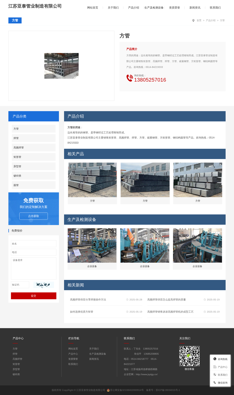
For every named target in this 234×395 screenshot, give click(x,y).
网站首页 (73, 348)
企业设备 (92, 266)
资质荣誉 (174, 7)
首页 (199, 20)
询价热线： (150, 78)
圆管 (16, 185)
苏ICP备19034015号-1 (168, 390)
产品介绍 (210, 20)
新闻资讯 (194, 7)
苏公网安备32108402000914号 (127, 390)
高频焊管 (19, 147)
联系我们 (215, 7)
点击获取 (33, 216)
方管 (222, 20)
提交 (33, 295)
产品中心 (73, 353)
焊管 (16, 138)
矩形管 (17, 156)
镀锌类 (17, 175)
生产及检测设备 (154, 7)
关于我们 (113, 7)
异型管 (17, 166)
